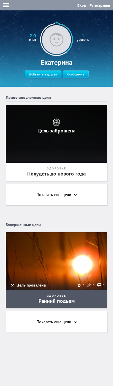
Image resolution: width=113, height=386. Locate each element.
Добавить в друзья (43, 74)
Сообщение (75, 74)
